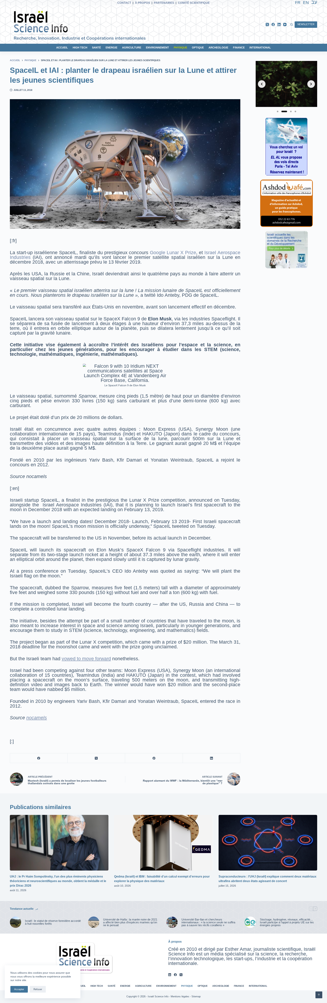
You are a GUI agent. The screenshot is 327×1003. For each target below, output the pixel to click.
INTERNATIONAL (260, 47)
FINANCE (239, 47)
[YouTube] (285, 24)
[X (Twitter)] (267, 24)
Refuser (37, 989)
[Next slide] (311, 84)
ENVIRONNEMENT (157, 47)
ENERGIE (111, 47)
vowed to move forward (86, 658)
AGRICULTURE (131, 47)
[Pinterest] (154, 758)
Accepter (19, 989)
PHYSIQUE (180, 47)
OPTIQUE (198, 47)
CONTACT (124, 2)
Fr (298, 2)
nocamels (36, 717)
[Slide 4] (295, 111)
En (306, 2)
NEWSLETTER (305, 24)
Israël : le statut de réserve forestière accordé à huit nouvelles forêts (53, 922)
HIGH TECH (80, 47)
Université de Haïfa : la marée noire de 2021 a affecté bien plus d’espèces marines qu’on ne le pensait (130, 922)
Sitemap (196, 996)
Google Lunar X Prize (173, 252)
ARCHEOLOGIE (218, 47)
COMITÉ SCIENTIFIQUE (194, 2)
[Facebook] (273, 24)
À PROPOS (142, 2)
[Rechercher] (291, 24)
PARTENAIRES (164, 2)
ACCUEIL (62, 47)
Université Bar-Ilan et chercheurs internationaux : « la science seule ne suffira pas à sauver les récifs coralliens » (208, 922)
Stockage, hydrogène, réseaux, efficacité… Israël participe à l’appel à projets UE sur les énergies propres (287, 922)
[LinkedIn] (279, 24)
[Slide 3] (291, 111)
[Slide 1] (277, 111)
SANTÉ (96, 47)
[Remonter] (318, 994)
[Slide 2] (284, 111)
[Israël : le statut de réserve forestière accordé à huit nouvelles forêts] (15, 922)
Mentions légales (180, 996)
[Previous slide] (261, 84)
